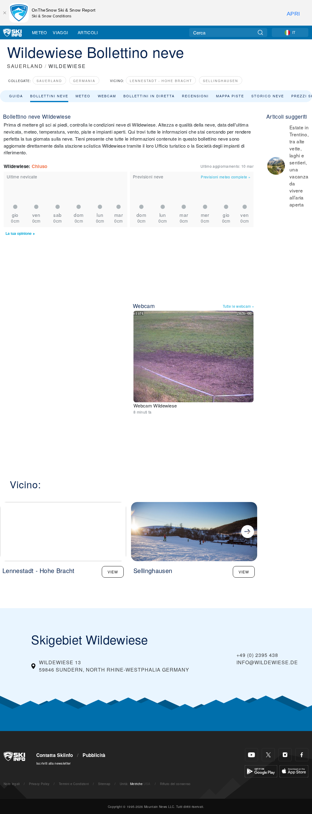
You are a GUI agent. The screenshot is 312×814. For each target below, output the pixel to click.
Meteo (39, 32)
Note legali (12, 783)
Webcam (107, 95)
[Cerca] (260, 32)
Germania (84, 80)
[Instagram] (285, 754)
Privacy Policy (39, 783)
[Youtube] (251, 754)
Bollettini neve (49, 95)
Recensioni (195, 95)
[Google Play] (261, 770)
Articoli (88, 32)
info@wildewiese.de (267, 662)
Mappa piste (230, 95)
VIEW (113, 571)
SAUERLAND (25, 66)
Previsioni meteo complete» (225, 176)
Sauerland (49, 80)
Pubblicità (94, 755)
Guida (16, 95)
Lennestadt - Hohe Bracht (161, 80)
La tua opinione (18, 233)
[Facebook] (301, 754)
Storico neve (267, 95)
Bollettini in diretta (149, 95)
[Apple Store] (293, 770)
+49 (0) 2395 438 (257, 654)
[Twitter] (268, 754)
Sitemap (104, 783)
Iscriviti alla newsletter (53, 763)
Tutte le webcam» (238, 306)
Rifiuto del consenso (175, 783)
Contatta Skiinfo (54, 755)
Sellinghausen (220, 80)
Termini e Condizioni (74, 783)
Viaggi (60, 32)
